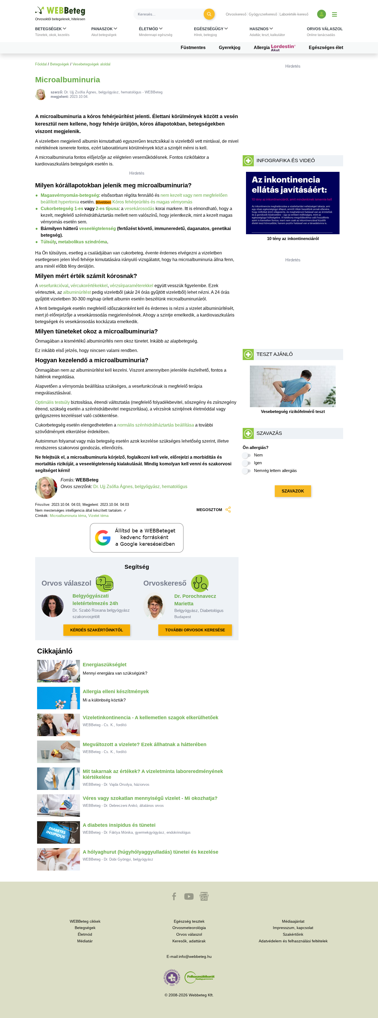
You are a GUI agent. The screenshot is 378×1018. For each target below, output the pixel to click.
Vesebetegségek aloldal (91, 64)
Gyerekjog (229, 47)
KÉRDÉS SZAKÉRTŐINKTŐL (96, 630)
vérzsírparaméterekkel (131, 285)
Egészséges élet (326, 47)
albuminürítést (77, 292)
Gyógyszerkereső (263, 14)
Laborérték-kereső (293, 14)
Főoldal (41, 64)
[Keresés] (209, 14)
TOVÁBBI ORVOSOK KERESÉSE (195, 630)
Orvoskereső (236, 14)
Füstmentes (193, 47)
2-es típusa (107, 208)
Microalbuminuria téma (68, 516)
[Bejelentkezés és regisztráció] (321, 14)
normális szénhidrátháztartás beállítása (155, 425)
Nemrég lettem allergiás (275, 470)
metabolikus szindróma (82, 241)
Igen (258, 462)
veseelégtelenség (97, 228)
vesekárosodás (139, 208)
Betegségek (59, 64)
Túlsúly (48, 241)
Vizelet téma (98, 516)
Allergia (262, 47)
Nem (258, 455)
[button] (52, 33)
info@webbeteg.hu (195, 956)
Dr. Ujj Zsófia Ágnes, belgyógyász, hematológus (140, 486)
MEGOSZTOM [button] (209, 509)
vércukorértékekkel (89, 285)
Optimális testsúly (52, 402)
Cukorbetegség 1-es (62, 208)
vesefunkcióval (53, 285)
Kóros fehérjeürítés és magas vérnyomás (152, 202)
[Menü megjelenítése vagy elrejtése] (334, 14)
